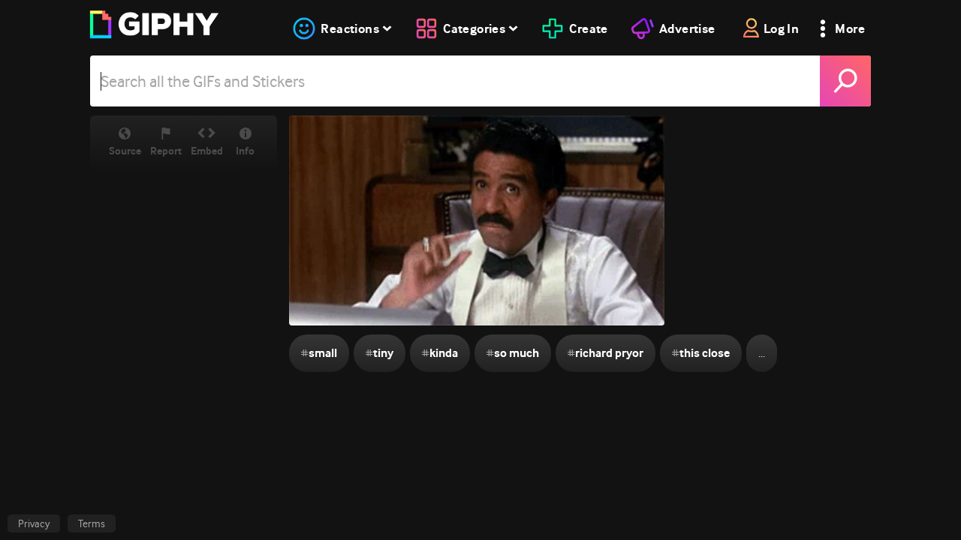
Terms (91, 524)
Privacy (34, 524)
